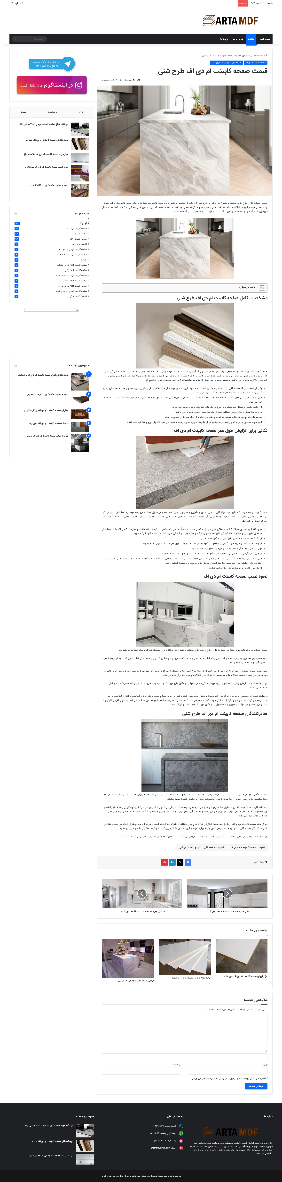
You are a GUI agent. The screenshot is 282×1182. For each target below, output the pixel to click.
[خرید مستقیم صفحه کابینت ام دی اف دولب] (80, 399)
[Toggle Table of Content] (260, 288)
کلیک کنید (154, 1133)
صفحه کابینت (81, 233)
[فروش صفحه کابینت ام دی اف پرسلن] (128, 958)
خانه (263, 55)
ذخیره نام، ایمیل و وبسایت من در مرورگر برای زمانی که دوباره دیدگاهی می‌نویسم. (228, 1078)
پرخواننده (52, 112)
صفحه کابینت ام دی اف (249, 55)
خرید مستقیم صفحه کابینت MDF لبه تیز (49, 185)
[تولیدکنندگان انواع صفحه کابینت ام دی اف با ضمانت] (80, 382)
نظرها (23, 112)
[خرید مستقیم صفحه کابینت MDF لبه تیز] (80, 190)
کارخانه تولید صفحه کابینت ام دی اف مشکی (47, 436)
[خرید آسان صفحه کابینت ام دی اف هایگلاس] (80, 173)
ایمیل (265, 1064)
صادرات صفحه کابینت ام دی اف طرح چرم (48, 423)
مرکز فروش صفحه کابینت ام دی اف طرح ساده (245, 976)
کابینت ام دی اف (79, 244)
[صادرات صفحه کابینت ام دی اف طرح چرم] (80, 427)
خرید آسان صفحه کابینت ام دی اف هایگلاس (46, 167)
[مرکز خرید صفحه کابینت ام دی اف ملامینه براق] (80, 158)
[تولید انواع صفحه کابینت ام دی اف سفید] (185, 957)
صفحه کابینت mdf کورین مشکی (72, 265)
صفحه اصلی (264, 39)
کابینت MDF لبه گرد (78, 296)
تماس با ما (238, 39)
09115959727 (158, 1126)
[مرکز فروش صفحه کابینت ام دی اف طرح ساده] (241, 956)
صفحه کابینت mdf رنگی (76, 270)
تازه (81, 112)
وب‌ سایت (176, 1064)
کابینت (84, 260)
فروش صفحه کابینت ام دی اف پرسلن (136, 981)
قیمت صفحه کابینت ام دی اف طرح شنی (201, 847)
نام (266, 1051)
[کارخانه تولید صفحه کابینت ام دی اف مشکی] (80, 443)
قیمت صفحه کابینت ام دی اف (246, 847)
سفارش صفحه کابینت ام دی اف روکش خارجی (46, 410)
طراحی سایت (175, 1176)
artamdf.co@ (160, 1140)
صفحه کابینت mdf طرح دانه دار (72, 286)
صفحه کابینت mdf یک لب (75, 280)
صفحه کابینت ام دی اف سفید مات (71, 275)
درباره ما (224, 39)
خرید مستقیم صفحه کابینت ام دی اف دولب (47, 394)
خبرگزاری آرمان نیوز (120, 1176)
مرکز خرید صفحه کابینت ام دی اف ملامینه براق (46, 154)
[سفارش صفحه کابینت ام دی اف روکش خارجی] (80, 414)
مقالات (251, 39)
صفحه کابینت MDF (78, 239)
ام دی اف (82, 223)
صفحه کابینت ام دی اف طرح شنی (226, 62)
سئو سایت (162, 1176)
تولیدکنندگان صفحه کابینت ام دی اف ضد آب (47, 140)
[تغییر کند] (230, 21)
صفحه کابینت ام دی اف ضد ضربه (72, 254)
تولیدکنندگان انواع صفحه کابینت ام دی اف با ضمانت (43, 375)
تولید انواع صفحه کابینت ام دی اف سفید (191, 978)
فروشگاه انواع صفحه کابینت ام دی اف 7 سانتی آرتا (44, 124)
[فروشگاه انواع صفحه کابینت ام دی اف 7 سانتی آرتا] (80, 129)
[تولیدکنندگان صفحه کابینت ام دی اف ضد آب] (80, 144)
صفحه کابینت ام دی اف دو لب (73, 249)
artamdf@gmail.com (160, 1148)
